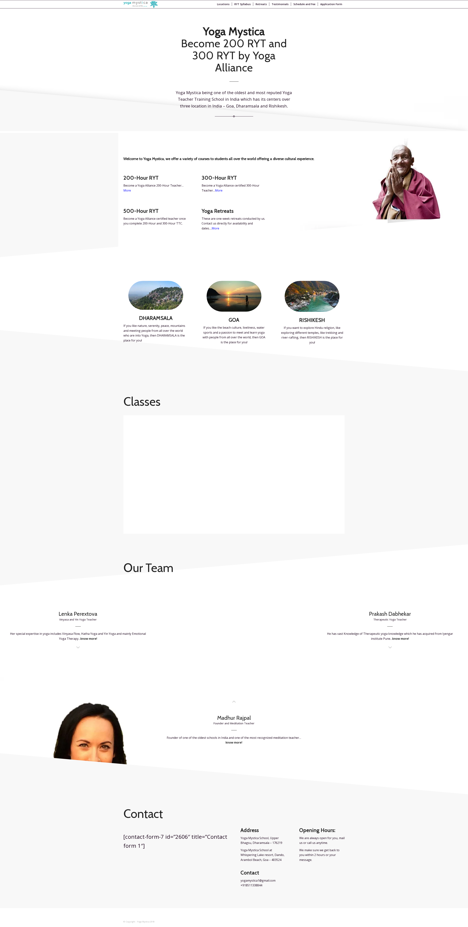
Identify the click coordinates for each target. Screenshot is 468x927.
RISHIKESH (312, 320)
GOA (234, 320)
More (218, 190)
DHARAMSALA (156, 318)
